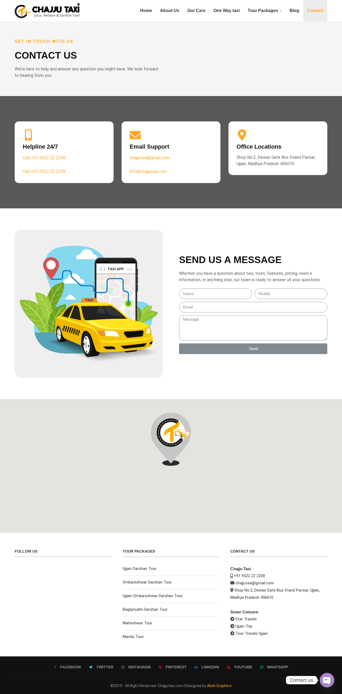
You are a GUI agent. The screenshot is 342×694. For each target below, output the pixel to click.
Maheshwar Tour (137, 623)
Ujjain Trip (243, 626)
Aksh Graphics (219, 686)
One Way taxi (226, 10)
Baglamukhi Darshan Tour (145, 609)
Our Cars (196, 10)
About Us (169, 10)
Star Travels (246, 619)
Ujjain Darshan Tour (140, 568)
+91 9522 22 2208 (249, 575)
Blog (294, 10)
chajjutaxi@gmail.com (150, 157)
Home (146, 10)
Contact (315, 10)
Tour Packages (263, 10)
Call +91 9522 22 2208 (44, 157)
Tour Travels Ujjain (251, 633)
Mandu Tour (133, 636)
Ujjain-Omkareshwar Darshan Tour (152, 595)
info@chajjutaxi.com (148, 171)
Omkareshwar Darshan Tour (147, 582)
